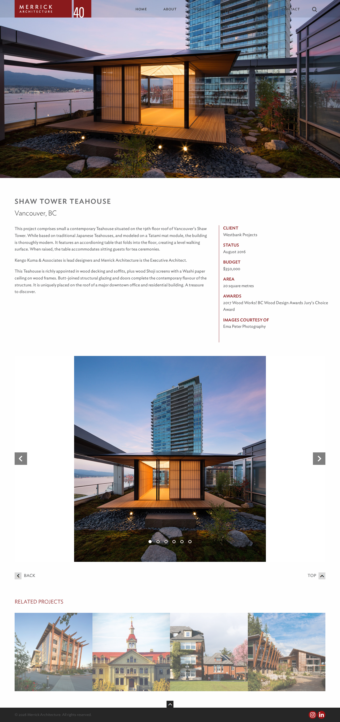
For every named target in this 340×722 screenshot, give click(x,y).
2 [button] (158, 541)
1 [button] (150, 541)
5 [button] (182, 541)
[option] (170, 459)
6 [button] (190, 541)
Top (313, 575)
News (226, 9)
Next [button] (319, 458)
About (170, 9)
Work (199, 9)
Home (141, 9)
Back (28, 575)
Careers (257, 9)
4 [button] (174, 541)
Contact (291, 9)
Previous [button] (21, 458)
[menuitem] (145, 9)
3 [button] (166, 541)
